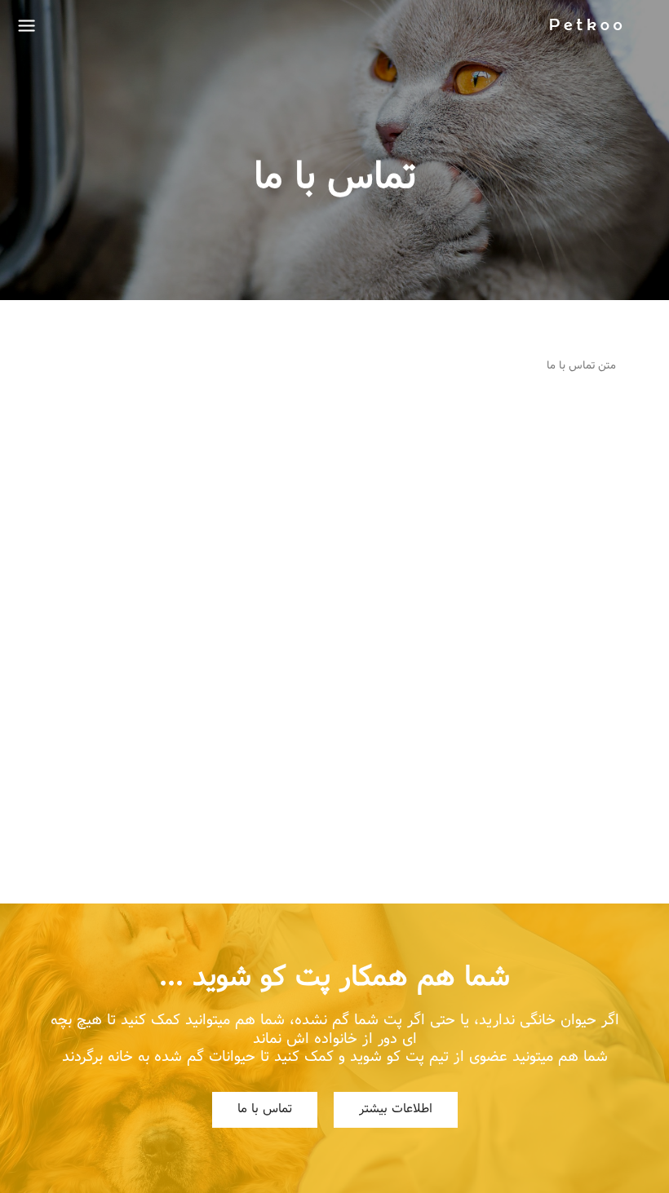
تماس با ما (264, 1109)
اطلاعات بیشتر (395, 1109)
